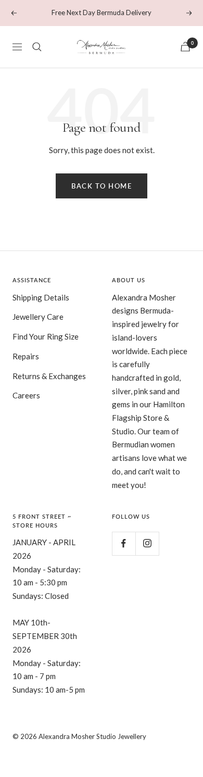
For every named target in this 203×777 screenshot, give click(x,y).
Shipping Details (40, 297)
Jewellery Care (38, 316)
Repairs (25, 356)
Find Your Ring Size (45, 336)
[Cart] (185, 47)
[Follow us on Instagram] (147, 543)
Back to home (101, 186)
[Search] (37, 47)
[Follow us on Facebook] (123, 543)
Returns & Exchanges (49, 376)
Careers (26, 395)
